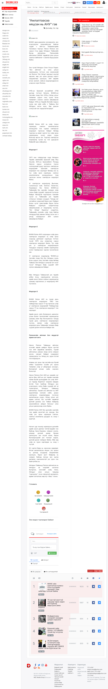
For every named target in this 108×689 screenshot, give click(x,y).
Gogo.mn (5, 33)
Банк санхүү (8, 14)
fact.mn (5, 104)
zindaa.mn (6, 41)
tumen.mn (5, 109)
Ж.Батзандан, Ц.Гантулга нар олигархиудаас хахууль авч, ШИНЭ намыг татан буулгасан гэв (51, 644)
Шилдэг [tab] (46, 560)
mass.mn (5, 120)
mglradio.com (7, 101)
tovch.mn (5, 46)
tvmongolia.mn (7, 117)
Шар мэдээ (91, 7)
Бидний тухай (58, 667)
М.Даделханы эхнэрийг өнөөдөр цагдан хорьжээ (55, 618)
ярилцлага (100, 7)
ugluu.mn (5, 80)
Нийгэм (41, 7)
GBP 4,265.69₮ (76, 2)
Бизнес (56, 7)
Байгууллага (72, 667)
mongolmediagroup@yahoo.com (96, 673)
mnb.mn (5, 51)
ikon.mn (5, 49)
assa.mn (5, 125)
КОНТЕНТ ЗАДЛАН (33, 11)
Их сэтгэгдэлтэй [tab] (51, 571)
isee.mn (5, 99)
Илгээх (53, 553)
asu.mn (4, 88)
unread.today (7, 136)
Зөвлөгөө (77, 7)
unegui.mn (6, 122)
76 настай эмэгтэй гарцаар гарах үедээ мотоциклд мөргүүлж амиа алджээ (51, 603)
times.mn (5, 114)
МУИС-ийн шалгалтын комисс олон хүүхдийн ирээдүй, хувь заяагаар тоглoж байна (50, 587)
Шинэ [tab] (75, 20)
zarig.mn (5, 70)
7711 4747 (90, 667)
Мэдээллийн (9, 8)
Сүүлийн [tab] (35, 560)
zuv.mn (4, 75)
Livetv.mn (5, 54)
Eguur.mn (5, 57)
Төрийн (7, 21)
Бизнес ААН (8, 18)
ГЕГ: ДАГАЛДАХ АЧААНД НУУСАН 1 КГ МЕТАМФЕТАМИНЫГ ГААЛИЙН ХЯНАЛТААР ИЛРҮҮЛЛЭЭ (93, 122)
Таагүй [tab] (34, 563)
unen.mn (5, 86)
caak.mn (5, 36)
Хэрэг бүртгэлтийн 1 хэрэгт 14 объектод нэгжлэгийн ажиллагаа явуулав (92, 64)
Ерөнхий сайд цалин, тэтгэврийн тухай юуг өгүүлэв (55, 630)
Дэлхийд (49, 28)
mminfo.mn (6, 78)
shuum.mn (5, 112)
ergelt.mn (5, 67)
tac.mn (4, 130)
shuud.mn (5, 62)
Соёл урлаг (69, 7)
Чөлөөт (84, 7)
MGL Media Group (39, 677)
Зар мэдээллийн (10, 11)
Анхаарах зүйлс (52, 533)
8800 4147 (90, 671)
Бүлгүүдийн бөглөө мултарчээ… (93, 52)
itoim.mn (5, 107)
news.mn (5, 38)
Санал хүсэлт (58, 675)
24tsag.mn (6, 59)
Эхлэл (29, 7)
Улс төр (35, 7)
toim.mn (5, 128)
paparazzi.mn (7, 133)
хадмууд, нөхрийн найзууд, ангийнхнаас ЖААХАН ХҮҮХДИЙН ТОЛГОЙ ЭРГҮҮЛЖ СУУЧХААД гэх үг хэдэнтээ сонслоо (93, 175)
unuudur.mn (6, 96)
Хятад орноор (45, 11)
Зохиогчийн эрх (59, 673)
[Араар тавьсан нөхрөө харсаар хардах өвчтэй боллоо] (78, 149)
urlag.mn (5, 83)
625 (90, 2)
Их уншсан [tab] (36, 571)
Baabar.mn (6, 43)
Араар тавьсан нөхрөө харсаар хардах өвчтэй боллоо (91, 148)
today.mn (5, 72)
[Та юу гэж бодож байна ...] (44, 547)
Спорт (62, 7)
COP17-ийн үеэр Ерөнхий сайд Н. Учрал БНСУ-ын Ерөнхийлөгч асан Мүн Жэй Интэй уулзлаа (93, 108)
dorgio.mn (5, 30)
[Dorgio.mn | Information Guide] (29, 665)
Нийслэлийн (8, 24)
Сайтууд (70, 669)
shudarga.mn (6, 91)
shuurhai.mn (6, 93)
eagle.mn (5, 64)
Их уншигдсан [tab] (84, 20)
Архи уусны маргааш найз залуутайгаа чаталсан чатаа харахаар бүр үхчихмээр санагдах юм (92, 160)
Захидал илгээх (79, 197)
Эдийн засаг (49, 7)
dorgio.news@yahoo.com (94, 669)
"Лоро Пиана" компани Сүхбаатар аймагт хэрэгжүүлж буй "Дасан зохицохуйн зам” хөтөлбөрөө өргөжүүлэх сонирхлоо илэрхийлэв (93, 78)
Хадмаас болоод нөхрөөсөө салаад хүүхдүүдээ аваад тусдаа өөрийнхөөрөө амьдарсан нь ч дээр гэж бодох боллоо (92, 190)
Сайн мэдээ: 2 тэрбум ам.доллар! (90, 42)
